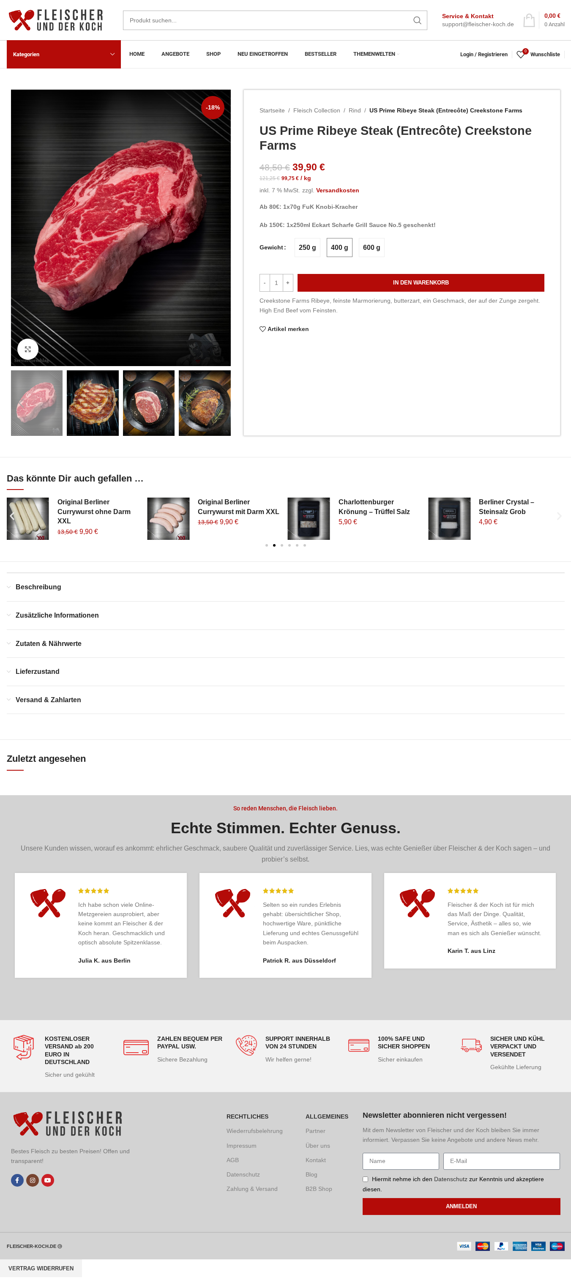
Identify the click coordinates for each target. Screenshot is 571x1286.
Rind (355, 110)
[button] (21, 403)
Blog (311, 1174)
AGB (233, 1160)
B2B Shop (319, 1188)
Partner (315, 1130)
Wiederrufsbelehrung (255, 1130)
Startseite (272, 110)
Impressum (242, 1145)
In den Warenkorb (421, 282)
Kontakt (316, 1160)
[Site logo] (58, 19)
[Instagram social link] (32, 1180)
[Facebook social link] (17, 1180)
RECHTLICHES (247, 1116)
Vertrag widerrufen (41, 1268)
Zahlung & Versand (252, 1188)
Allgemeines (327, 1116)
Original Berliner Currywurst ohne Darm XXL (94, 511)
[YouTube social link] (47, 1180)
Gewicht (271, 247)
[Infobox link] (478, 20)
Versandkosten (337, 190)
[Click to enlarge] (27, 349)
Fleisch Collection (316, 110)
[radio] (307, 247)
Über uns (318, 1145)
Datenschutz (243, 1174)
